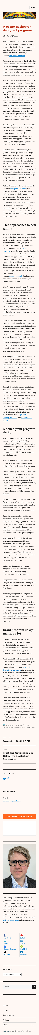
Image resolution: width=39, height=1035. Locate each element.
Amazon (7, 955)
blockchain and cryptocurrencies (13, 727)
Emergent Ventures (18, 189)
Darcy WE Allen (30, 727)
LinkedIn (24, 955)
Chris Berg (9, 725)
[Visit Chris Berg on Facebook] (8, 780)
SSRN (22, 943)
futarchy (13, 418)
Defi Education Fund (17, 55)
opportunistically (16, 276)
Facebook (7, 938)
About (5, 1005)
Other (5, 1025)
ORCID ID (24, 949)
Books (5, 1010)
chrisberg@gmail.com (11, 801)
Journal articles (9, 1015)
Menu (32, 7)
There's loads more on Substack (19, 816)
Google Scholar (10, 949)
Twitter (7, 943)
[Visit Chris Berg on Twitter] (4, 780)
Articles (26, 725)
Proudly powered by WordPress (21, 1031)
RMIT (22, 938)
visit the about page (11, 920)
